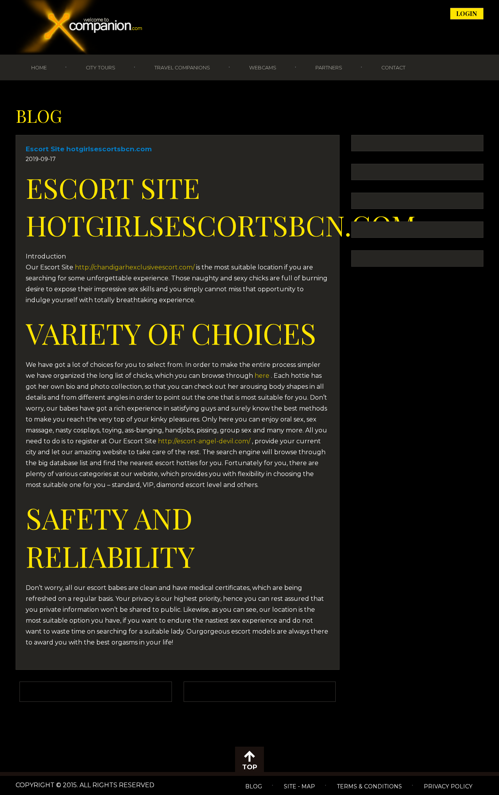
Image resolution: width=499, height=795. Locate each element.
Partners (328, 68)
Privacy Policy (448, 786)
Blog (253, 786)
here (263, 375)
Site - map (299, 786)
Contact (393, 68)
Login (466, 13)
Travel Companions (182, 68)
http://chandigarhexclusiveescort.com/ (135, 267)
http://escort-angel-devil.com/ (204, 441)
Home (39, 68)
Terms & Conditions (369, 786)
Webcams (262, 68)
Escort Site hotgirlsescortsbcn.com (89, 149)
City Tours (100, 68)
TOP (249, 767)
